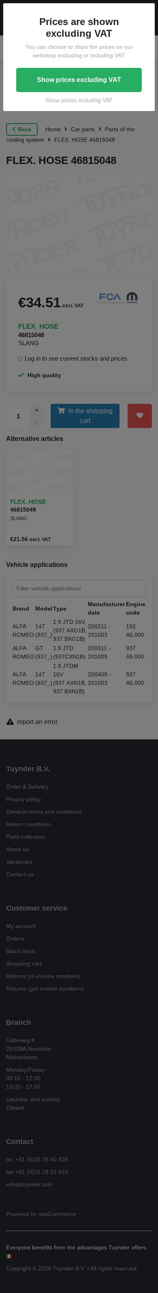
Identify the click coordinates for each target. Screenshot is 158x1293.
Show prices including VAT (79, 100)
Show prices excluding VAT (79, 79)
